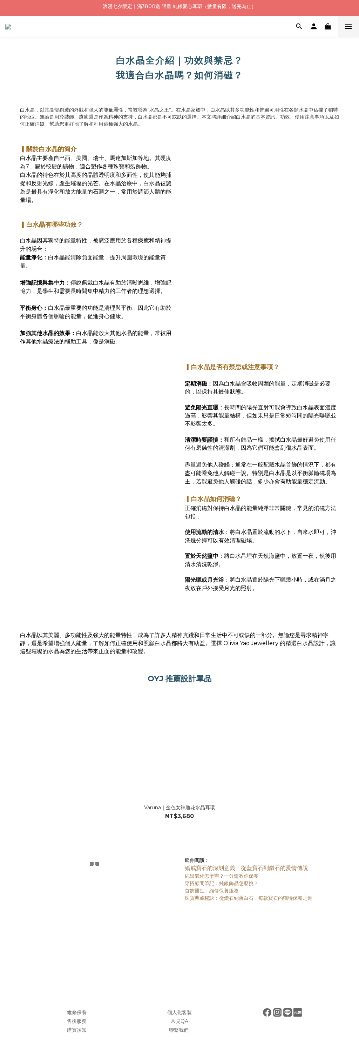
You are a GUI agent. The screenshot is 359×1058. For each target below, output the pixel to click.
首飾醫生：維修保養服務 (212, 891)
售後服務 (77, 1021)
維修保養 (77, 1012)
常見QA (179, 1021)
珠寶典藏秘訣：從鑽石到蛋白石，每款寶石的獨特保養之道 (248, 898)
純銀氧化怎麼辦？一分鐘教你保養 (221, 876)
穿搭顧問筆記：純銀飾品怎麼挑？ (221, 883)
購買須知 (77, 1030)
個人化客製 (179, 1012)
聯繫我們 (179, 1030)
